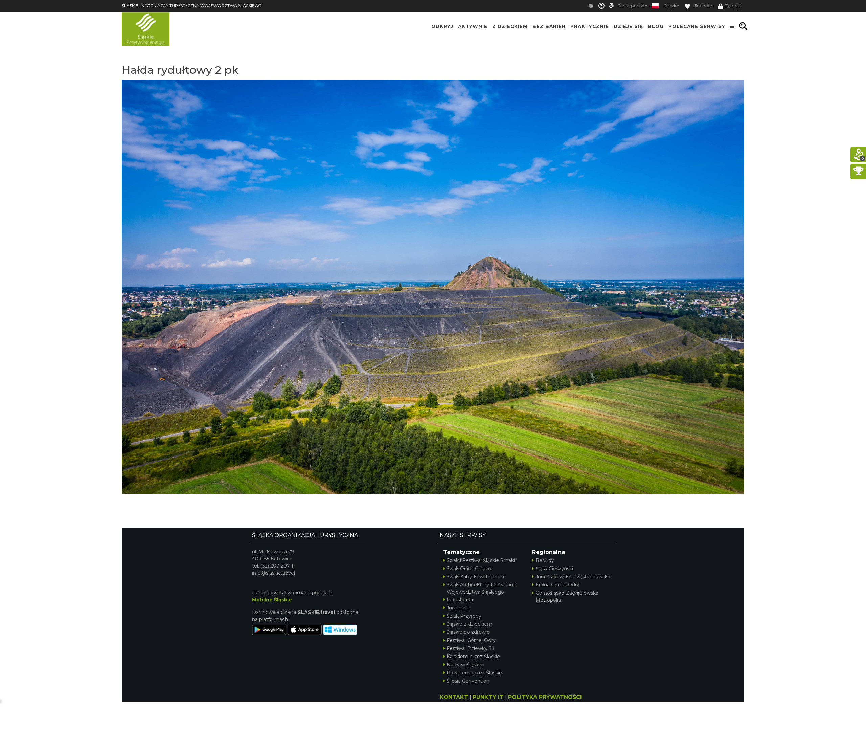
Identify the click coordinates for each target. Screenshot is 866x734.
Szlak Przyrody (464, 616)
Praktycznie (589, 26)
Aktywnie (472, 26)
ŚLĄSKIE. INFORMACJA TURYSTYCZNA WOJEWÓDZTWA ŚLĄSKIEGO (192, 5)
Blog (656, 26)
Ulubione (702, 5)
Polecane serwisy (696, 26)
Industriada (460, 600)
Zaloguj (733, 5)
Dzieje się (628, 26)
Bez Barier (549, 26)
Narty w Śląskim (465, 665)
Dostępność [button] (631, 5)
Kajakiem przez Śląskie (473, 656)
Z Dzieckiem (510, 26)
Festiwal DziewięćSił (470, 648)
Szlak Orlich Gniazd (469, 568)
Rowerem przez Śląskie (474, 673)
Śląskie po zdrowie (468, 632)
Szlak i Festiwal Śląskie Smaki (481, 560)
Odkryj (442, 26)
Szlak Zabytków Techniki (475, 577)
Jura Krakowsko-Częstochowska (572, 577)
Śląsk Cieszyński (554, 568)
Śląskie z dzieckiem (469, 624)
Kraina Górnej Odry (557, 585)
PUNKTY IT (488, 697)
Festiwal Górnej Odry (471, 640)
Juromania (459, 608)
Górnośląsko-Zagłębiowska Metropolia (566, 596)
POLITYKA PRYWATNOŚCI (545, 697)
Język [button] (670, 5)
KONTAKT (454, 697)
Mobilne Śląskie (272, 600)
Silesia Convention (468, 681)
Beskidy (544, 560)
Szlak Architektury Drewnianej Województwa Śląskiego (482, 588)
